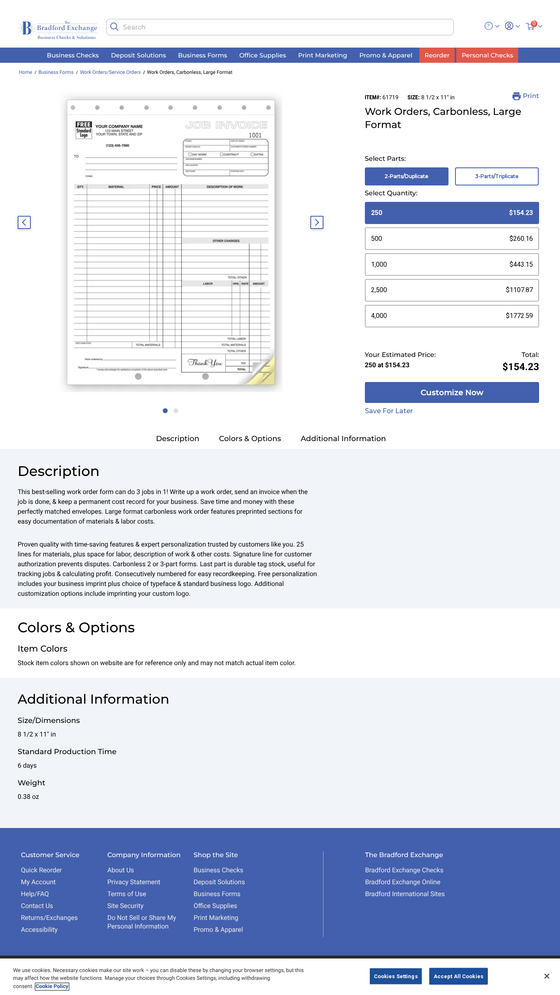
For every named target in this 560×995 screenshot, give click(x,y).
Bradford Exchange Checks (404, 870)
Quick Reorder (41, 870)
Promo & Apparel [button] (385, 55)
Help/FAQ (35, 894)
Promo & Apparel (218, 929)
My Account (38, 882)
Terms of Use (126, 894)
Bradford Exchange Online (402, 882)
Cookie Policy (52, 987)
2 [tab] (173, 406)
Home (25, 72)
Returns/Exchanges (49, 918)
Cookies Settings (396, 976)
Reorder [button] (437, 55)
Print (531, 96)
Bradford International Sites (405, 894)
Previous (24, 222)
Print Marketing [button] (322, 55)
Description (177, 438)
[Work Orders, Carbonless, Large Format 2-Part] (171, 242)
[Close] (547, 976)
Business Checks (218, 870)
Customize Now (452, 392)
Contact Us (37, 906)
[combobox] (280, 27)
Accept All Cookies (458, 976)
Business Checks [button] (73, 55)
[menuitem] (73, 55)
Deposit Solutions (219, 882)
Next (316, 222)
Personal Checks (487, 55)
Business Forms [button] (202, 55)
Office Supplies (215, 906)
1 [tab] (163, 406)
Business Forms (56, 72)
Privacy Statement (133, 882)
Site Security (125, 906)
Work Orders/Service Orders (110, 72)
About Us (120, 870)
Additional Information (343, 438)
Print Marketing (215, 918)
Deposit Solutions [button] (138, 55)
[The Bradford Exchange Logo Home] (59, 29)
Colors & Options (250, 438)
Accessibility (39, 929)
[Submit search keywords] (114, 27)
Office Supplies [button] (262, 55)
